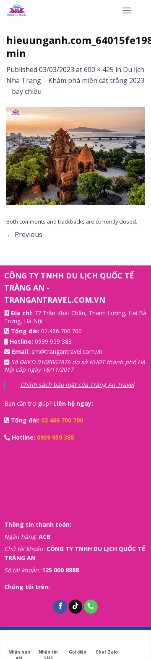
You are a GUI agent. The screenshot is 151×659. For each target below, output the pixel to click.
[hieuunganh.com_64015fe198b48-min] (75, 155)
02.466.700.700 (61, 331)
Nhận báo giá (19, 652)
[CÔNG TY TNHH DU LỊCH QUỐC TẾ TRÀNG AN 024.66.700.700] (57, 10)
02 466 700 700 (62, 420)
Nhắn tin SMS (48, 652)
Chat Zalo (107, 652)
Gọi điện (77, 652)
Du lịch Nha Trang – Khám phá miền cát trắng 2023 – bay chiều (75, 80)
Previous (24, 234)
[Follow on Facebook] (60, 607)
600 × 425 (99, 69)
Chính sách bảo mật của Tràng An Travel (77, 385)
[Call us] (91, 607)
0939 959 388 (53, 341)
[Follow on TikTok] (76, 607)
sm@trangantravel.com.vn (66, 351)
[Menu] (127, 10)
